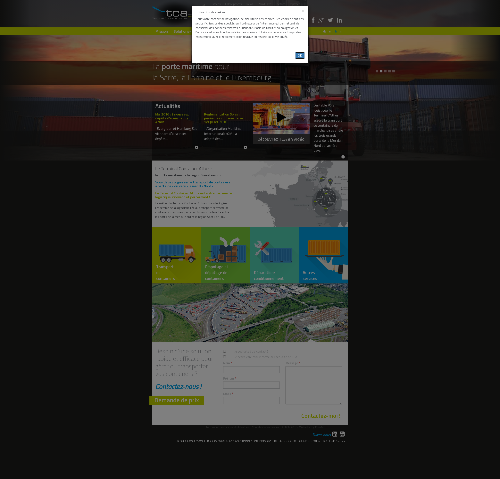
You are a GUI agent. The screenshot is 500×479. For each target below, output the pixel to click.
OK (300, 55)
